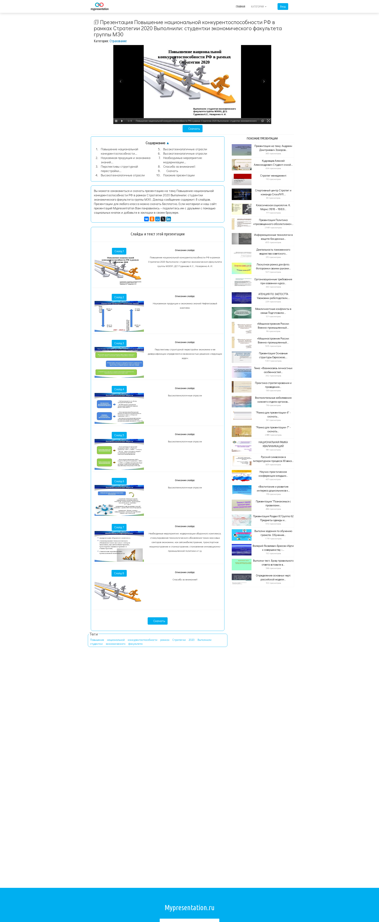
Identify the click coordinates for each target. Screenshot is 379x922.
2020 (192, 640)
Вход (283, 6)
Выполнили (204, 640)
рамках (164, 640)
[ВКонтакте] (146, 219)
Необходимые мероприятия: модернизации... (182, 160)
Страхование (118, 41)
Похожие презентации (179, 175)
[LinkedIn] (168, 219)
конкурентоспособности (142, 640)
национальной (116, 640)
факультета (135, 644)
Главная (240, 6)
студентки (96, 644)
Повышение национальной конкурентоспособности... (119, 151)
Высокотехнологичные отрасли (123, 175)
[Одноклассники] (152, 219)
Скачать (194, 128)
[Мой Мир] (157, 219)
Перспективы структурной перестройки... (119, 168)
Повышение (97, 640)
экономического (115, 644)
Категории (258, 6)
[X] (163, 219)
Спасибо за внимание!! (179, 166)
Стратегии (179, 640)
